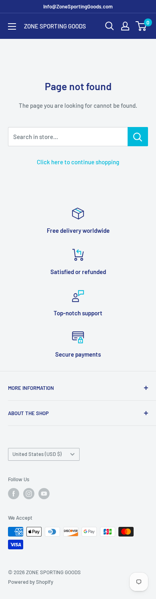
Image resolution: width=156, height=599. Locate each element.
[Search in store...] (138, 136)
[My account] (125, 26)
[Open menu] (12, 26)
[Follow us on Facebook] (13, 493)
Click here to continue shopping (78, 161)
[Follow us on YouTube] (44, 493)
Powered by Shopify (30, 582)
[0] (141, 26)
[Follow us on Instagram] (28, 493)
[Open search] (109, 26)
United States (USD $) (37, 454)
